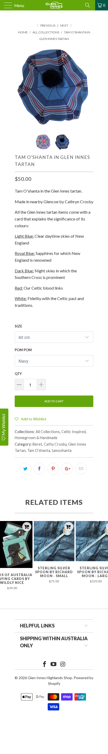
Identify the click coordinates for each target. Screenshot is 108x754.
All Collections (48, 431)
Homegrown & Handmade (36, 437)
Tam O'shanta (38, 450)
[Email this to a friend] (81, 468)
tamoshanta (62, 450)
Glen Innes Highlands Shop (50, 677)
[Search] (89, 5)
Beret (37, 444)
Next (64, 25)
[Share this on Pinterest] (53, 468)
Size (18, 326)
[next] (88, 86)
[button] (30, 418)
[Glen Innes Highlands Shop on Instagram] (63, 664)
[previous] (19, 86)
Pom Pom (23, 350)
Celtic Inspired (73, 431)
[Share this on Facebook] (39, 468)
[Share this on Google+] (67, 468)
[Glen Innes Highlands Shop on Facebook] (44, 664)
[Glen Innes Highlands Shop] (54, 5)
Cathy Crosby (55, 444)
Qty (18, 374)
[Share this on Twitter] (25, 468)
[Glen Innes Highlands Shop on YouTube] (54, 664)
